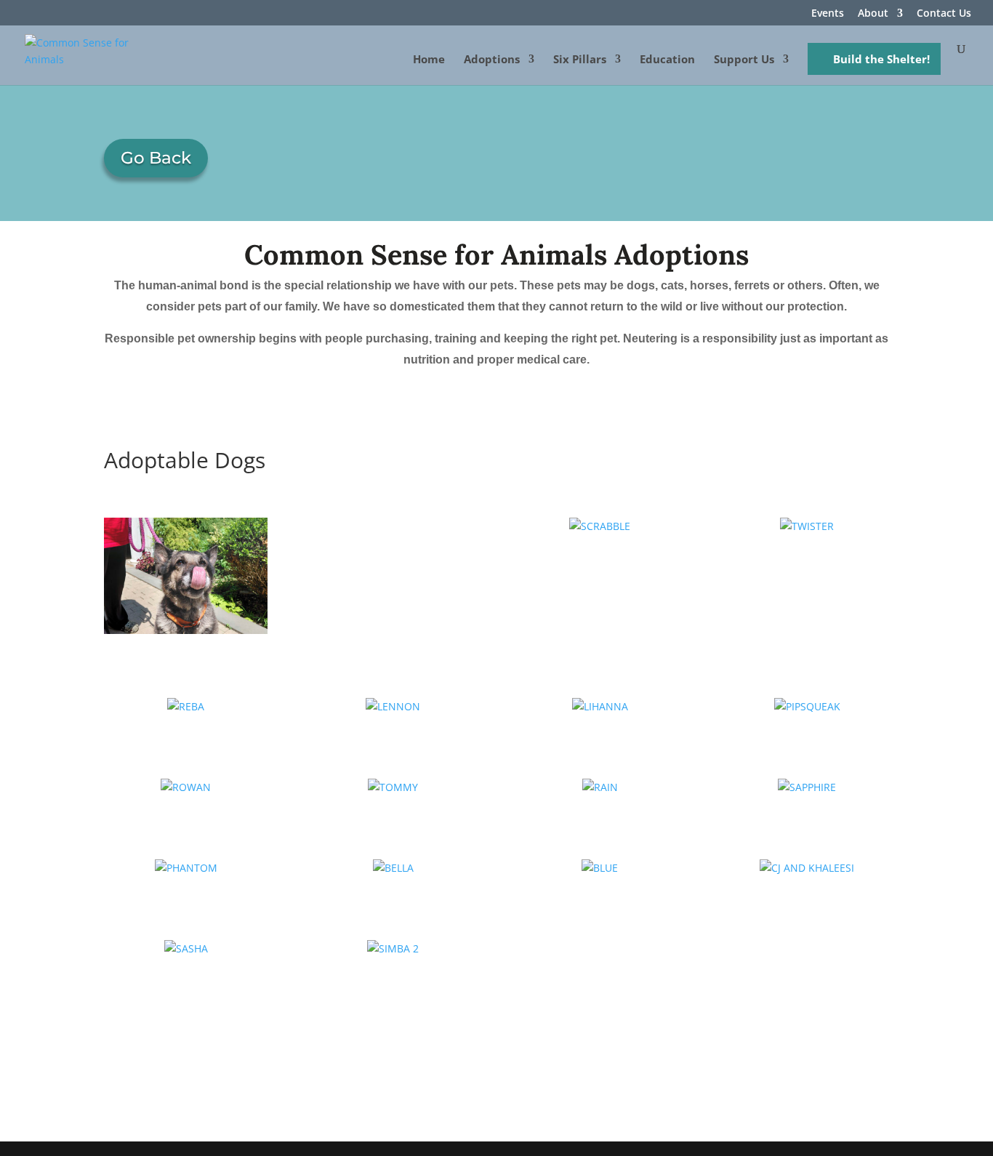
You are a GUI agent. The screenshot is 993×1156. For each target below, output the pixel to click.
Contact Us (944, 14)
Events (827, 14)
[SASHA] (186, 949)
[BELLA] (393, 868)
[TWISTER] (806, 526)
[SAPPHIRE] (806, 787)
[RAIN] (600, 787)
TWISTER (807, 549)
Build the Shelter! (881, 59)
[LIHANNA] (600, 706)
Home (429, 60)
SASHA (186, 971)
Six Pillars (579, 60)
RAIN (600, 809)
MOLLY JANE (185, 648)
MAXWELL (393, 531)
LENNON (393, 728)
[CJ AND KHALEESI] (806, 868)
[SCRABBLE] (600, 526)
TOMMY (393, 809)
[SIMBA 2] (393, 949)
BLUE (600, 890)
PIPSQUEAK (807, 728)
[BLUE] (600, 868)
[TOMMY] (393, 787)
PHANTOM (185, 890)
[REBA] (186, 706)
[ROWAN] (186, 787)
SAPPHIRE (807, 809)
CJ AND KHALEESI (807, 890)
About (873, 14)
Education (667, 60)
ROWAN (185, 809)
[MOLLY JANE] (186, 576)
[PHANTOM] (186, 868)
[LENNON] (393, 706)
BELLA (392, 890)
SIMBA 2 (393, 971)
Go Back (156, 158)
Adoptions (492, 60)
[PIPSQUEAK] (806, 706)
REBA (186, 728)
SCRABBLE (599, 549)
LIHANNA (600, 728)
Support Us (744, 60)
